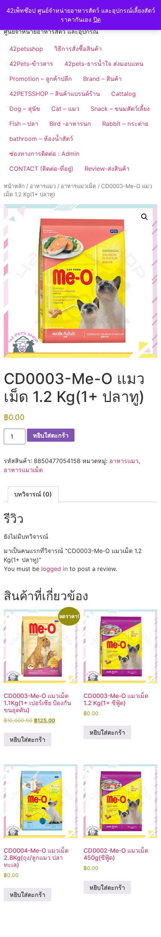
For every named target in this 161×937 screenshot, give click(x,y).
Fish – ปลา (23, 123)
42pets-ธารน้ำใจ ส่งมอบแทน (103, 63)
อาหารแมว (43, 186)
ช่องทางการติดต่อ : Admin (44, 153)
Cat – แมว (65, 108)
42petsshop (26, 48)
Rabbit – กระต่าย (125, 123)
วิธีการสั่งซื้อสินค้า (78, 48)
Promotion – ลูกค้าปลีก (40, 78)
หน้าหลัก (14, 186)
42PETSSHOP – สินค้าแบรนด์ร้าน (54, 93)
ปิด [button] (97, 19)
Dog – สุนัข (24, 108)
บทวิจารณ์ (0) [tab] (33, 494)
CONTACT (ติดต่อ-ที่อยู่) (41, 168)
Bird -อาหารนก (70, 123)
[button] (144, 217)
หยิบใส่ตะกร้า (51, 435)
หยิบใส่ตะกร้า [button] (27, 739)
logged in (54, 568)
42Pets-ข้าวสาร (31, 63)
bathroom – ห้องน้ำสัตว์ (41, 138)
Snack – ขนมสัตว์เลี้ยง (120, 108)
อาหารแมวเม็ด (78, 186)
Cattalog (123, 93)
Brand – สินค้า (102, 78)
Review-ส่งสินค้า (107, 168)
